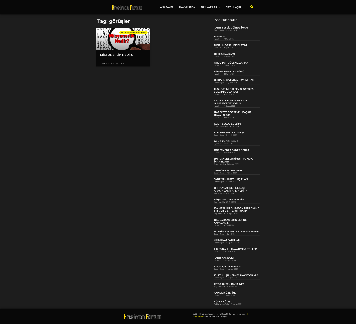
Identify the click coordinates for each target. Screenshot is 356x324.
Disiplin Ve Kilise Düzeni (230, 45)
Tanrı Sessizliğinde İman (231, 27)
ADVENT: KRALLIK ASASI (229, 132)
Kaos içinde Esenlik (227, 266)
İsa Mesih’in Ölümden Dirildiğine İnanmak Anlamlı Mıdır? (236, 209)
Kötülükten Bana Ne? (229, 284)
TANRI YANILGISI (224, 257)
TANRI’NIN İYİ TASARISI (228, 170)
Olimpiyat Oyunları (227, 240)
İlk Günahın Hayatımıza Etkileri (235, 249)
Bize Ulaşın (233, 7)
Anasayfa (167, 7)
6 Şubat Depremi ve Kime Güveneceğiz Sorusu (230, 102)
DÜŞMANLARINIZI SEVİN (229, 199)
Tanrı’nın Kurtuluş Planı (231, 179)
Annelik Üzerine (225, 292)
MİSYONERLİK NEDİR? (117, 54)
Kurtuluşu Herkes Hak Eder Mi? (236, 275)
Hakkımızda (187, 7)
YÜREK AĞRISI (222, 301)
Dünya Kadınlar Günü (229, 71)
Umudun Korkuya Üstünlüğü (234, 80)
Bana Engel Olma (226, 141)
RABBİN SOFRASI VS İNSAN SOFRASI (236, 231)
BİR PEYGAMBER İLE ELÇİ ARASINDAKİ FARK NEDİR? (230, 189)
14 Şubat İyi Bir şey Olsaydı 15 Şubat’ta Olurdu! (234, 90)
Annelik (219, 36)
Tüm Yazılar (209, 7)
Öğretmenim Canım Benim (231, 150)
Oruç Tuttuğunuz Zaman (231, 62)
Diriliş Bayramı (224, 54)
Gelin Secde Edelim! (227, 123)
